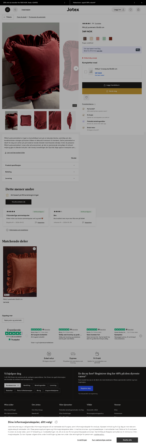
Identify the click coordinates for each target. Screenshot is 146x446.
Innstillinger (82, 440)
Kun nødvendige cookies (101, 440)
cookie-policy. (99, 434)
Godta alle (127, 440)
